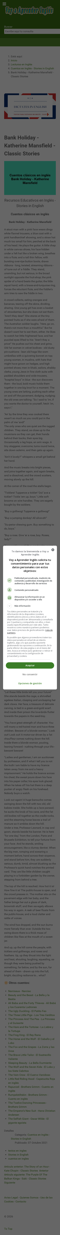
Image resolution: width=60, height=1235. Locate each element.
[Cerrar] (53, 549)
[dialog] (30, 618)
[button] (30, 606)
